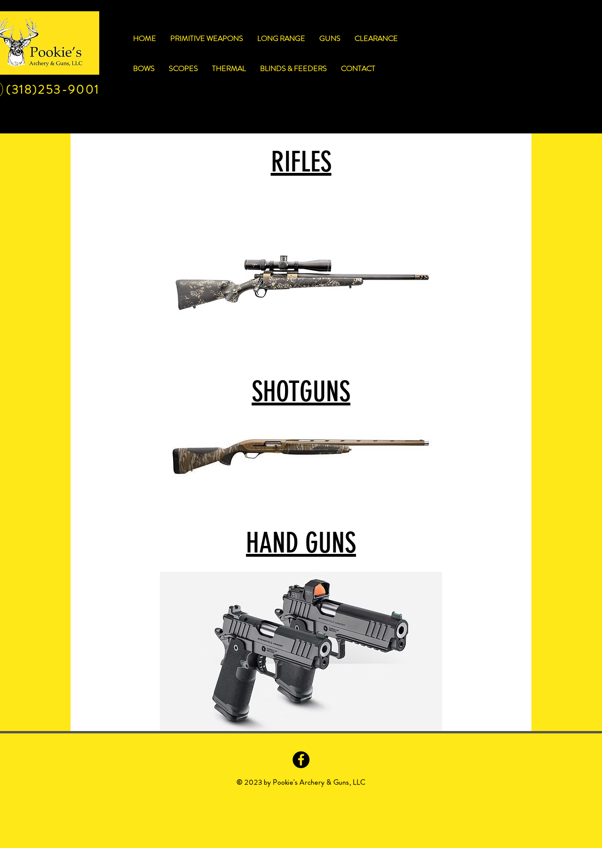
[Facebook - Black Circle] (301, 759)
